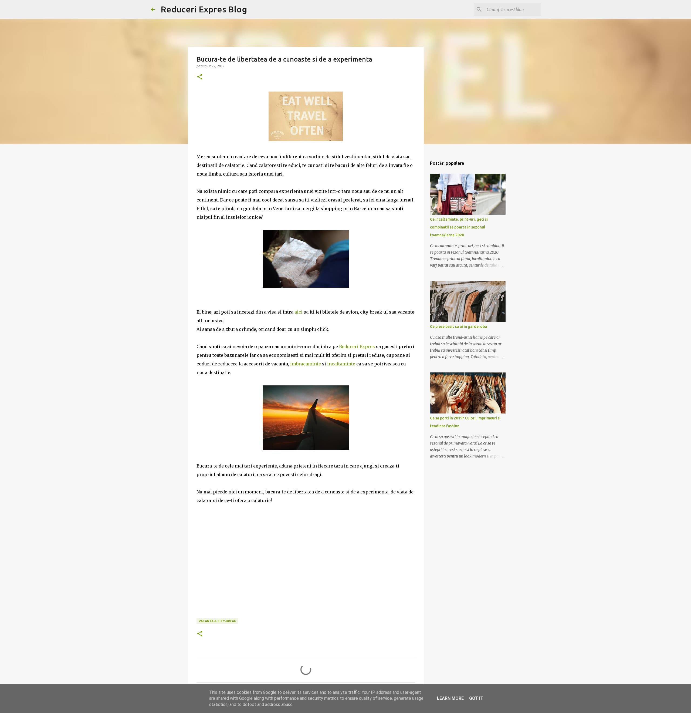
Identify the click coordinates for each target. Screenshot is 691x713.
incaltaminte (341, 363)
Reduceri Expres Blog (204, 9)
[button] (200, 77)
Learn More (450, 698)
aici (299, 312)
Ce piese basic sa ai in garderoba (458, 326)
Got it (476, 698)
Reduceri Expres (357, 346)
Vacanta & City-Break (217, 621)
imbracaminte (306, 363)
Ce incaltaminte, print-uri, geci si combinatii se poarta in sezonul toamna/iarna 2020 (459, 227)
